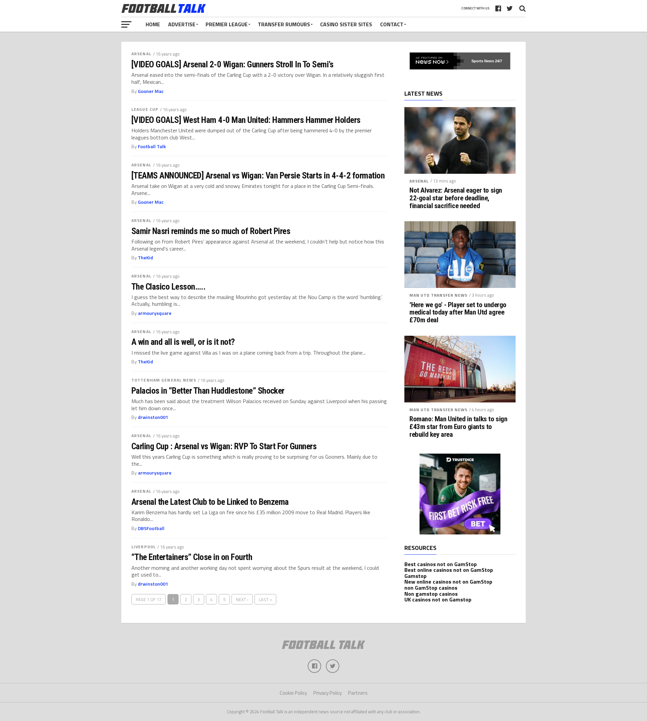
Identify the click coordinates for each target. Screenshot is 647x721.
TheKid (145, 257)
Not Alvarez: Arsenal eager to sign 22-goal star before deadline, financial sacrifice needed (455, 198)
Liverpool (143, 547)
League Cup (144, 109)
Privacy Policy (327, 693)
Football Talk (152, 146)
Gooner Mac (151, 91)
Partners (358, 693)
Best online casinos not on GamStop (448, 570)
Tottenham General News (163, 380)
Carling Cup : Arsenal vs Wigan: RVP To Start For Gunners (223, 446)
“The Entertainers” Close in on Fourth (191, 557)
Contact (391, 24)
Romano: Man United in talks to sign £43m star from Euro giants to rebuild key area (458, 426)
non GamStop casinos (430, 588)
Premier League (227, 24)
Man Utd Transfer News (438, 295)
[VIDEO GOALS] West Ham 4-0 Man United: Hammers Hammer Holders (246, 120)
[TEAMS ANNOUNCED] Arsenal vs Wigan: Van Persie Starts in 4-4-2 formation (257, 175)
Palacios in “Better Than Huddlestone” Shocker (207, 390)
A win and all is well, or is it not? (183, 342)
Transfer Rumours (284, 24)
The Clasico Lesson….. (168, 286)
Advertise (181, 24)
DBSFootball (151, 528)
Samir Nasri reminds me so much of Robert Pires (210, 231)
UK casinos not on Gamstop (437, 599)
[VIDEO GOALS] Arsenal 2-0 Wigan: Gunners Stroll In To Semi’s (232, 64)
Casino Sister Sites (346, 24)
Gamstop (415, 576)
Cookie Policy (293, 693)
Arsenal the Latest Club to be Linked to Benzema (210, 501)
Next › (242, 599)
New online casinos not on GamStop (448, 582)
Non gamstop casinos (431, 594)
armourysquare (155, 313)
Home (153, 24)
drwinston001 (153, 417)
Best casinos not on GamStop (440, 564)
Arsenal (141, 54)
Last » (265, 599)
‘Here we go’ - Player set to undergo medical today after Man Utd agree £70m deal (457, 312)
